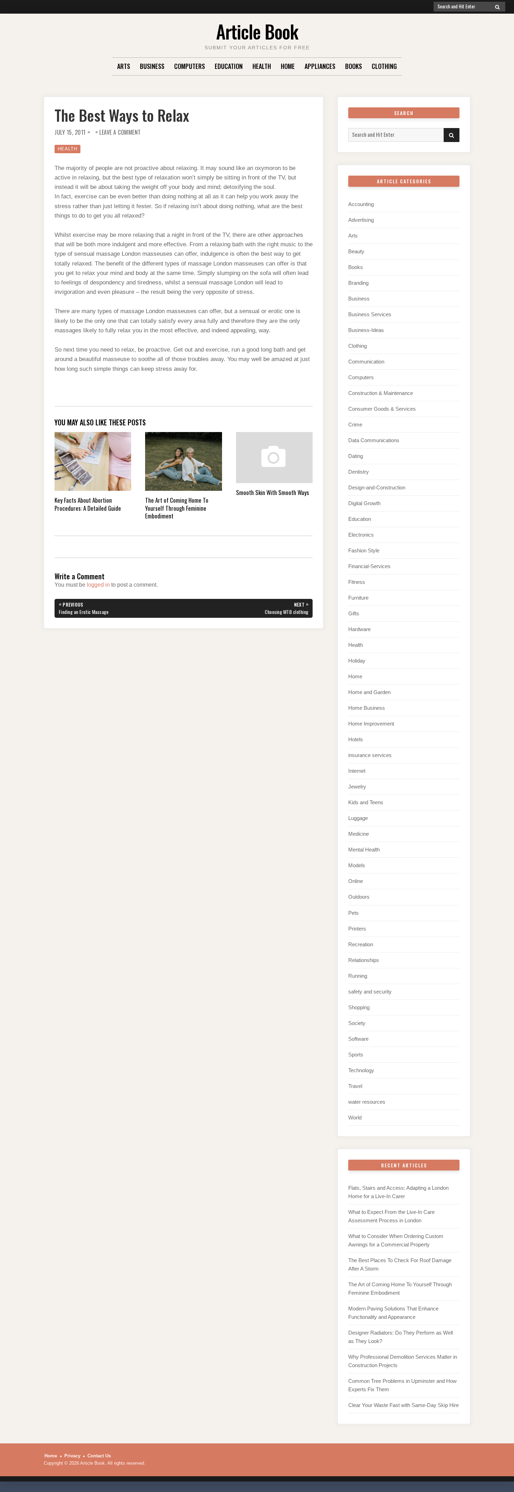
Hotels (355, 739)
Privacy (72, 1455)
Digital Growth (364, 503)
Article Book (257, 31)
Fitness (356, 582)
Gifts (353, 613)
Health (261, 66)
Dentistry (358, 472)
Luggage (358, 818)
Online (355, 881)
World (355, 1117)
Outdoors (359, 897)
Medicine (358, 834)
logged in (98, 585)
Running (357, 976)
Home (288, 66)
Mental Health (364, 850)
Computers (189, 66)
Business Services (369, 314)
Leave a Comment (120, 132)
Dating (355, 456)
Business (152, 66)
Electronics (361, 535)
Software (358, 1039)
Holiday (356, 661)
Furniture (358, 598)
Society (356, 1023)
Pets (353, 913)
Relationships (363, 960)
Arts (123, 66)
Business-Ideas (366, 330)
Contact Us (99, 1455)
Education (229, 66)
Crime (355, 424)
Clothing (384, 66)
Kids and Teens (365, 802)
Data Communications (373, 440)
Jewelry (357, 787)
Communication (366, 362)
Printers (357, 929)
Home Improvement (371, 724)
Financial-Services (369, 566)
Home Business (366, 708)
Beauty (356, 251)
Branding (358, 283)
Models (356, 865)
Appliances (320, 66)
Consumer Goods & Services (382, 409)
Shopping (359, 1007)
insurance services (370, 755)
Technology (361, 1070)
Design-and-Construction (376, 487)
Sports (355, 1055)
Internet (356, 771)
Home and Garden (369, 692)
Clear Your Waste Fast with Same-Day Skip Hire (403, 1405)
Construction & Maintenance (380, 393)
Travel (355, 1086)
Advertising (361, 220)
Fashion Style (363, 550)
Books (353, 66)
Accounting (361, 204)
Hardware (359, 629)
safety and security (370, 992)
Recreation (360, 944)
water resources (366, 1102)
